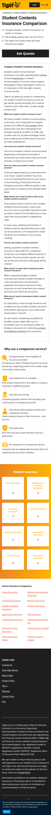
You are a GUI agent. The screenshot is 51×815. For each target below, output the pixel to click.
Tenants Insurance (36, 606)
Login (34, 5)
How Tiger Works (10, 670)
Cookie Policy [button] (32, 807)
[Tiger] (8, 4)
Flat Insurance (34, 614)
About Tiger (7, 675)
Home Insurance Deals (38, 628)
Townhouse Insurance (12, 619)
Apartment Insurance (12, 614)
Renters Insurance (36, 600)
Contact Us (7, 665)
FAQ (4, 701)
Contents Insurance (11, 600)
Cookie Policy (8, 696)
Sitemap (6, 691)
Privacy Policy (8, 680)
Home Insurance (10, 592)
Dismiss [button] (6, 811)
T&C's (4, 686)
